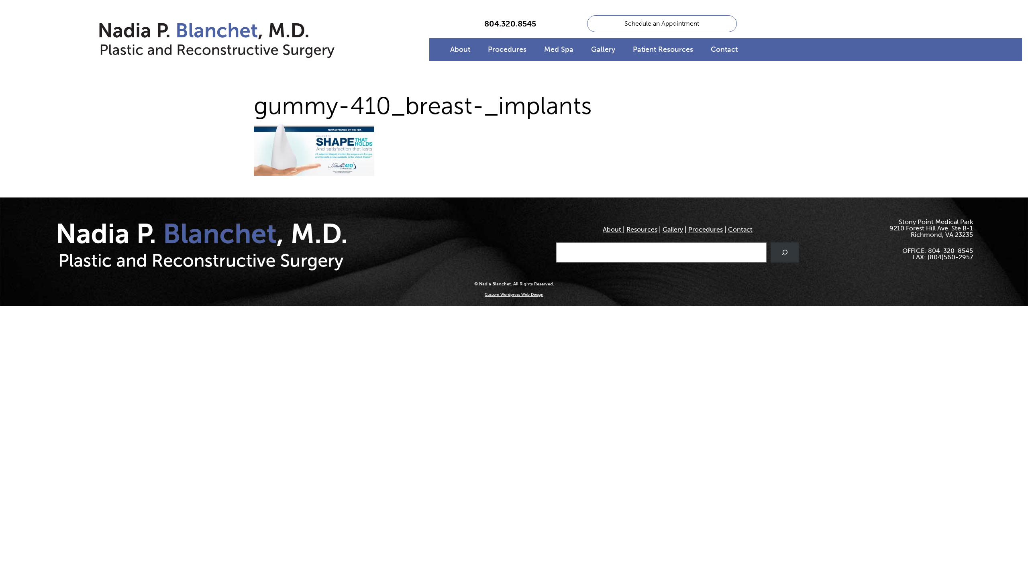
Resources (641, 229)
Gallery (603, 49)
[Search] (785, 252)
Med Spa (558, 49)
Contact (724, 49)
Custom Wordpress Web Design (514, 294)
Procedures (507, 49)
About (460, 49)
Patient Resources (663, 49)
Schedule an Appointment (661, 23)
